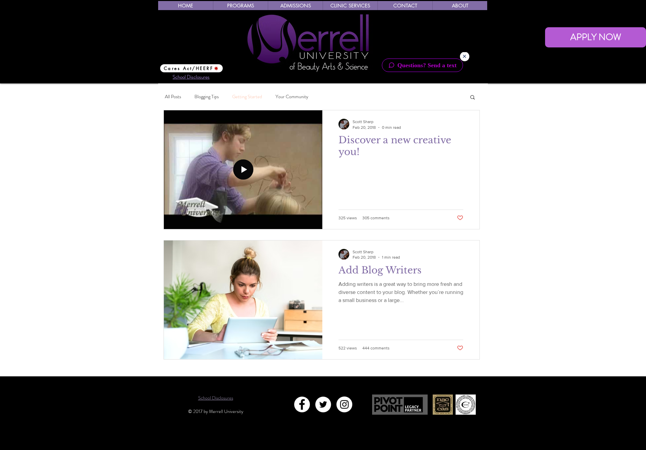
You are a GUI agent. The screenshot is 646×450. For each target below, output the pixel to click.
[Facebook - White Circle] (302, 404)
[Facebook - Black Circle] (453, 13)
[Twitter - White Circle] (323, 404)
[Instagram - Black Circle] (477, 13)
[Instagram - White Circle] (344, 404)
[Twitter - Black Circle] (465, 13)
